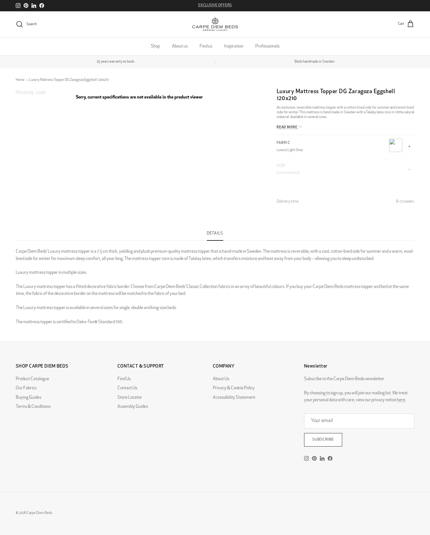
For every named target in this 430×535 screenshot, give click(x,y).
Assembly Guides (132, 406)
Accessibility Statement (234, 397)
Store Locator (129, 397)
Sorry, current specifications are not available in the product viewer (139, 97)
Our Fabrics (26, 388)
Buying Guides (28, 397)
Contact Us (127, 388)
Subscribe (323, 440)
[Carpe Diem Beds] (215, 24)
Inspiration (233, 46)
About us (180, 46)
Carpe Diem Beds (39, 513)
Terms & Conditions (33, 406)
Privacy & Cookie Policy (234, 388)
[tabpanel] (215, 283)
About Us (221, 379)
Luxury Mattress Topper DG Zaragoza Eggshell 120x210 (69, 80)
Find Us (124, 379)
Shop (155, 46)
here (401, 400)
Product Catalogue (32, 379)
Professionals (267, 46)
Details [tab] (215, 233)
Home (20, 80)
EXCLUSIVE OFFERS (215, 5)
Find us (206, 46)
